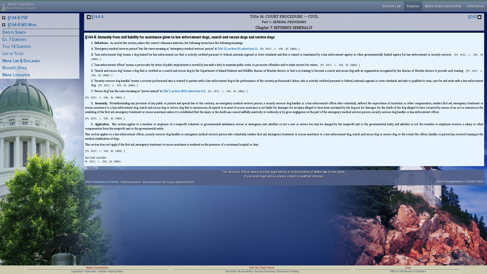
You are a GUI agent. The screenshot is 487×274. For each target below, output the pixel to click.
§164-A (97, 16)
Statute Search (14, 32)
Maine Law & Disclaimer (21, 60)
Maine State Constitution (443, 6)
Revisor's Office (14, 67)
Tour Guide (230, 271)
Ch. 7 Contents (14, 39)
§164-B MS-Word (22, 24)
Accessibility (245, 271)
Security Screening (265, 271)
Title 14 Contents (16, 46)
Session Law (392, 6)
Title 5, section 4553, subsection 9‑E (184, 91)
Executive (90, 271)
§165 (472, 16)
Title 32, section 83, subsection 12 (237, 49)
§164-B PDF (18, 17)
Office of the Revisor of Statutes (102, 182)
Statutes (413, 6)
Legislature (77, 271)
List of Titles (12, 53)
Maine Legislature (16, 74)
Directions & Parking (288, 271)
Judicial (102, 271)
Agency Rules (115, 271)
